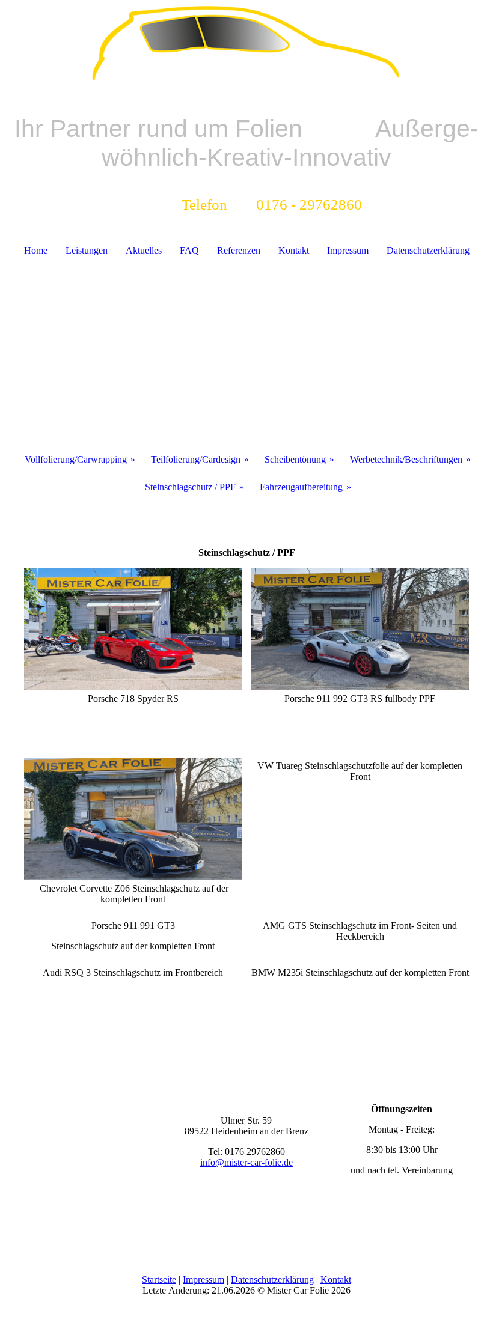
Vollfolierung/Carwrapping (76, 459)
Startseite (159, 1279)
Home (35, 250)
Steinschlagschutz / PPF (190, 487)
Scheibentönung (295, 459)
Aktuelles (144, 250)
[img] (246, 45)
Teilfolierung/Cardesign (195, 459)
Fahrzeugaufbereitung (301, 487)
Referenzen (238, 250)
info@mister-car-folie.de (246, 1162)
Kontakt (293, 250)
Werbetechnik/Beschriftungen (406, 459)
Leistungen (87, 250)
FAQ (189, 250)
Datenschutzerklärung (428, 250)
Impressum (348, 250)
